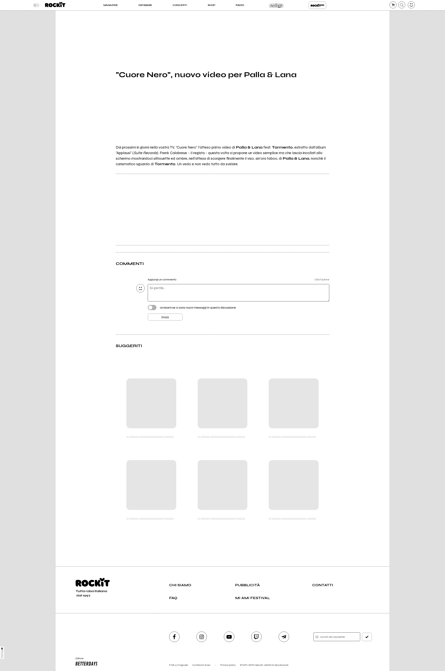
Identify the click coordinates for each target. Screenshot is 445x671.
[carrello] (393, 4)
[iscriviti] (367, 637)
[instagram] (201, 637)
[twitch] (256, 637)
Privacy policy (228, 665)
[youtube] (229, 637)
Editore (77, 660)
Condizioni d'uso (201, 665)
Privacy (2, 654)
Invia (165, 317)
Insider (276, 5)
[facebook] (174, 637)
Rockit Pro (317, 5)
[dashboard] (411, 4)
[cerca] (401, 4)
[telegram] (284, 637)
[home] (55, 5)
